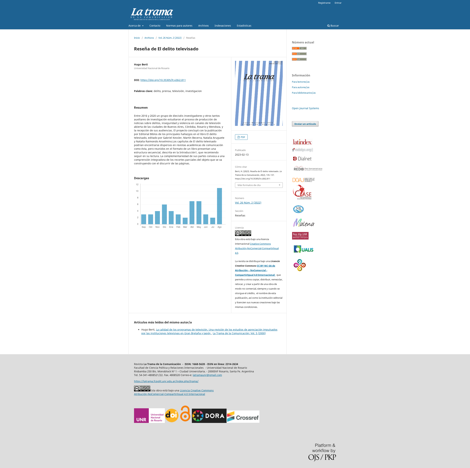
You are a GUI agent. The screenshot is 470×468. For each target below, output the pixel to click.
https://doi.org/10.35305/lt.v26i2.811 (163, 80)
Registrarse (324, 2)
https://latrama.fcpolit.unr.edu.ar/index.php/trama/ (166, 381)
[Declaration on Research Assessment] (209, 422)
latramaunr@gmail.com (207, 375)
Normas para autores (179, 25)
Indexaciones (223, 25)
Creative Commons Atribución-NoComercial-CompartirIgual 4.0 (257, 248)
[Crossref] (243, 422)
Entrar (338, 2)
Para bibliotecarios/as (304, 92)
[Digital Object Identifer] (172, 422)
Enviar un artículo (305, 124)
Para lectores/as (301, 81)
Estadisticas (244, 25)
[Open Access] (185, 422)
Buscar (334, 25)
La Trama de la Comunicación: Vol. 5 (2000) (239, 333)
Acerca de (135, 25)
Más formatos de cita (249, 185)
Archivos (203, 25)
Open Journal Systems (305, 108)
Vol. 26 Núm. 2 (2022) (170, 37)
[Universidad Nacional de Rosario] (149, 422)
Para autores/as (300, 87)
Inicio (137, 37)
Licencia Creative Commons (197, 390)
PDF (242, 137)
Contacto (154, 25)
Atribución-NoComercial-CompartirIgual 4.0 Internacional (169, 394)
